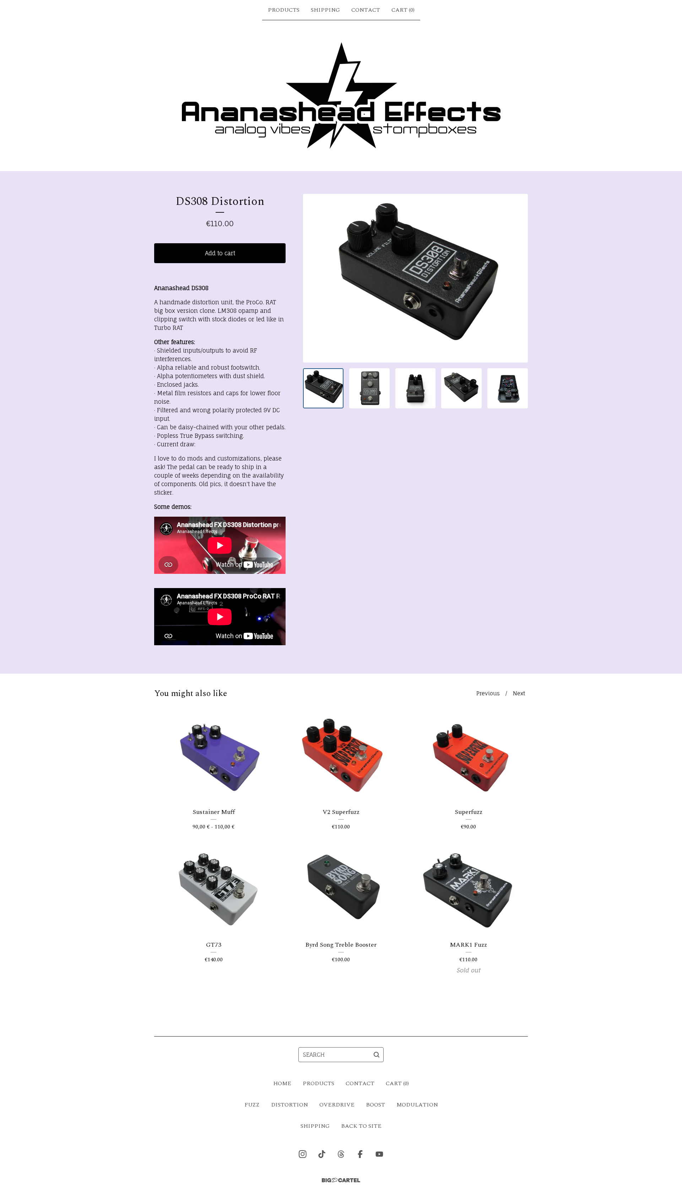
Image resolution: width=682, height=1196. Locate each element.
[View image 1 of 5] (323, 388)
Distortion (289, 1104)
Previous (488, 693)
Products (283, 10)
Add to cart (220, 253)
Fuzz (252, 1104)
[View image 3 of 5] (415, 388)
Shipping (325, 10)
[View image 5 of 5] (507, 388)
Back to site (361, 1126)
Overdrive (336, 1104)
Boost (375, 1104)
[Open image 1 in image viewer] (415, 278)
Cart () (403, 10)
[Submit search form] (376, 1054)
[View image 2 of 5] (369, 388)
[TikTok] (321, 1154)
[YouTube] (379, 1154)
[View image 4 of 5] (461, 388)
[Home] (341, 95)
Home (282, 1083)
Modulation (417, 1104)
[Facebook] (360, 1154)
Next (519, 693)
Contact (365, 10)
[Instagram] (302, 1154)
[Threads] (341, 1154)
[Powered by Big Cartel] (341, 1180)
